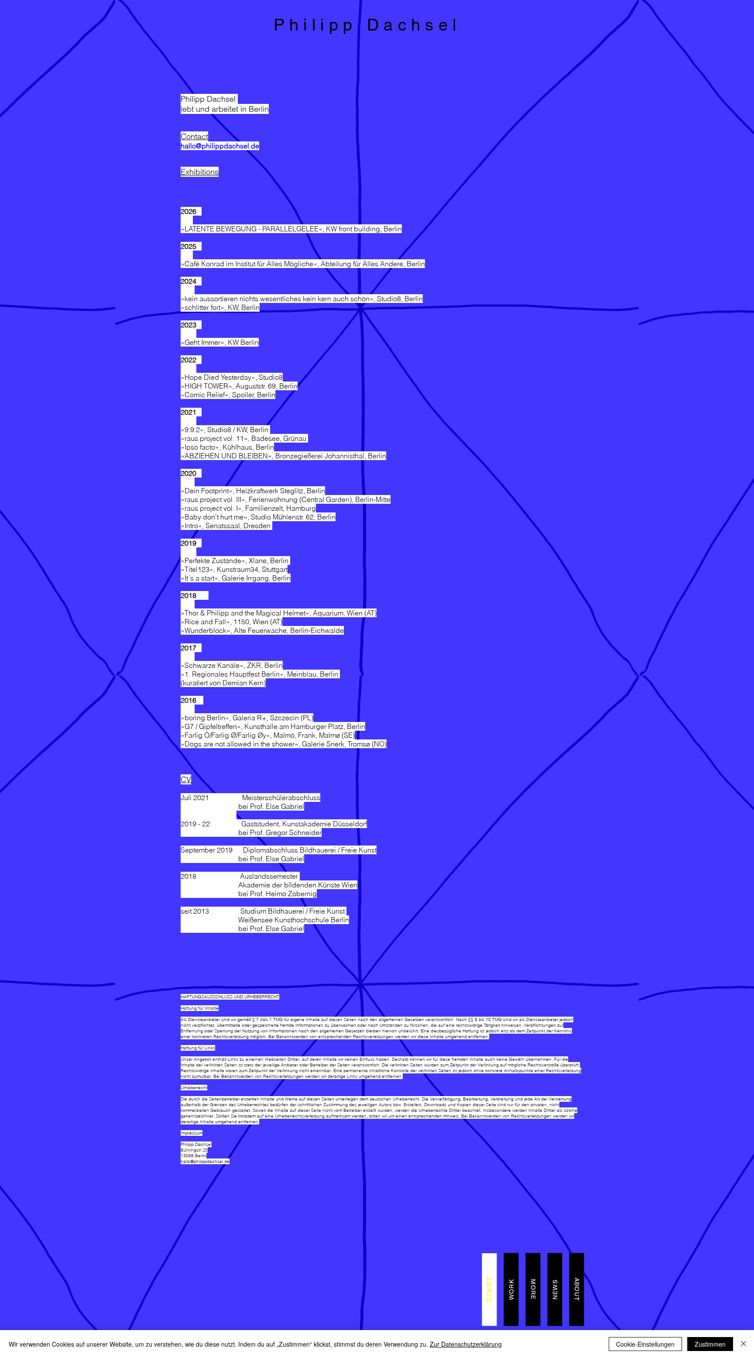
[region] (377, 27)
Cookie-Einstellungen (645, 1344)
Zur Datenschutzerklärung (466, 1344)
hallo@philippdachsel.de (220, 145)
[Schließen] (743, 1344)
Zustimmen (710, 1344)
